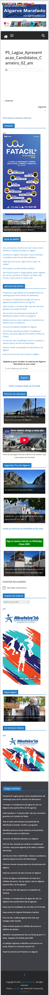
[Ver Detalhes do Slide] (24, 222)
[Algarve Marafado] (6, 37)
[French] (16, 3)
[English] (13, 3)
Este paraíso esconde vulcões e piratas (18, 268)
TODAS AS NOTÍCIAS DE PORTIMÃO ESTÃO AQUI (23, 529)
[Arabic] (3, 3)
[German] (19, 3)
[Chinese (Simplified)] (6, 3)
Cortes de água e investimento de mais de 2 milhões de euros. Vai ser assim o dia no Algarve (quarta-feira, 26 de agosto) (23, 881)
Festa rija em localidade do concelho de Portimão (24, 907)
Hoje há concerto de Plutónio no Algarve (20, 952)
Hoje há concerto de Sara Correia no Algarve (21, 354)
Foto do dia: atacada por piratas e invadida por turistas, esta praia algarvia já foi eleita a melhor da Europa (23, 334)
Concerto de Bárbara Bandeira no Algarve (20, 327)
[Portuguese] (26, 3)
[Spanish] (33, 3)
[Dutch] (10, 3)
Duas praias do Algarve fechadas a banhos (21, 912)
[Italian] (23, 3)
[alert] (24, 587)
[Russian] (29, 3)
